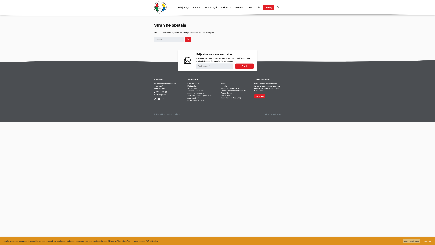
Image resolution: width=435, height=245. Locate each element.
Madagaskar (192, 86)
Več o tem (260, 96)
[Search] (188, 39)
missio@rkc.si (161, 95)
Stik (258, 7)
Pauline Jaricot (226, 93)
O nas (249, 7)
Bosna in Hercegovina (195, 100)
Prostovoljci (211, 7)
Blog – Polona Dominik (195, 93)
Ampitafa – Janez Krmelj (196, 91)
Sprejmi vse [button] (427, 241)
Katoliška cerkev (193, 84)
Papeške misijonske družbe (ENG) (233, 91)
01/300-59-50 (161, 92)
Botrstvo (196, 7)
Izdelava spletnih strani (273, 114)
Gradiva (239, 7)
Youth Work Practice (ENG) (231, 98)
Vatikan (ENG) (226, 95)
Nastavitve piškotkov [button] (411, 241)
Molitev (224, 7)
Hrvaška (224, 86)
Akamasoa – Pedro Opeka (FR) (199, 96)
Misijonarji (183, 7)
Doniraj (268, 7)
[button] (278, 7)
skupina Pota (192, 88)
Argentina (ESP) (193, 98)
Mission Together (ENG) (230, 88)
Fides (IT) (224, 84)
